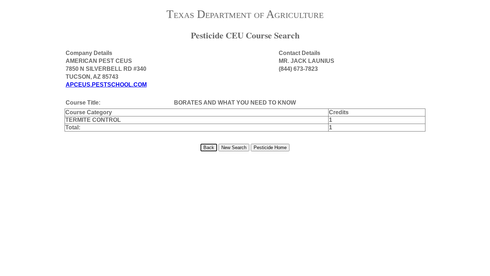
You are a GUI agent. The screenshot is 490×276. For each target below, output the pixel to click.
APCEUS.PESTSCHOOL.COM (106, 85)
